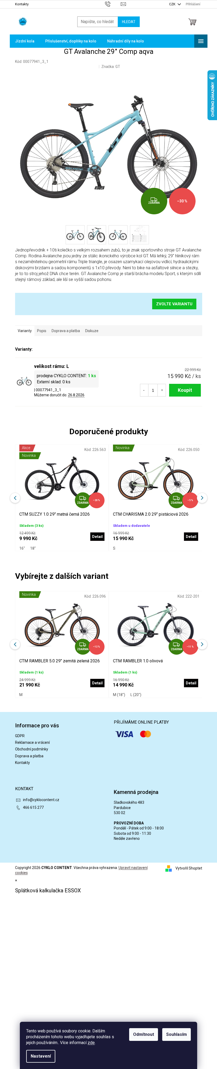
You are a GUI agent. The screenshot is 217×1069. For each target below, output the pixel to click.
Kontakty (22, 4)
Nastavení (41, 1056)
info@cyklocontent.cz (41, 800)
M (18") (119, 695)
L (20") (135, 695)
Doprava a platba (29, 756)
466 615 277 (33, 807)
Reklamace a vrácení (32, 742)
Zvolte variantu (174, 304)
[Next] (202, 644)
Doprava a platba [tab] (66, 331)
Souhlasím (176, 1034)
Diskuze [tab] (91, 331)
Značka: (110, 66)
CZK (172, 4)
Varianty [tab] (25, 331)
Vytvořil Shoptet (188, 868)
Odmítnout (143, 1034)
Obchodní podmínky (31, 749)
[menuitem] (25, 41)
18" (33, 548)
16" (22, 548)
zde (91, 1042)
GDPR (20, 736)
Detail (97, 683)
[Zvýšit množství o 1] (162, 390)
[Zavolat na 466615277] (113, 4)
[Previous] (15, 644)
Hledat (128, 22)
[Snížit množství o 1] (144, 390)
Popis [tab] (41, 331)
